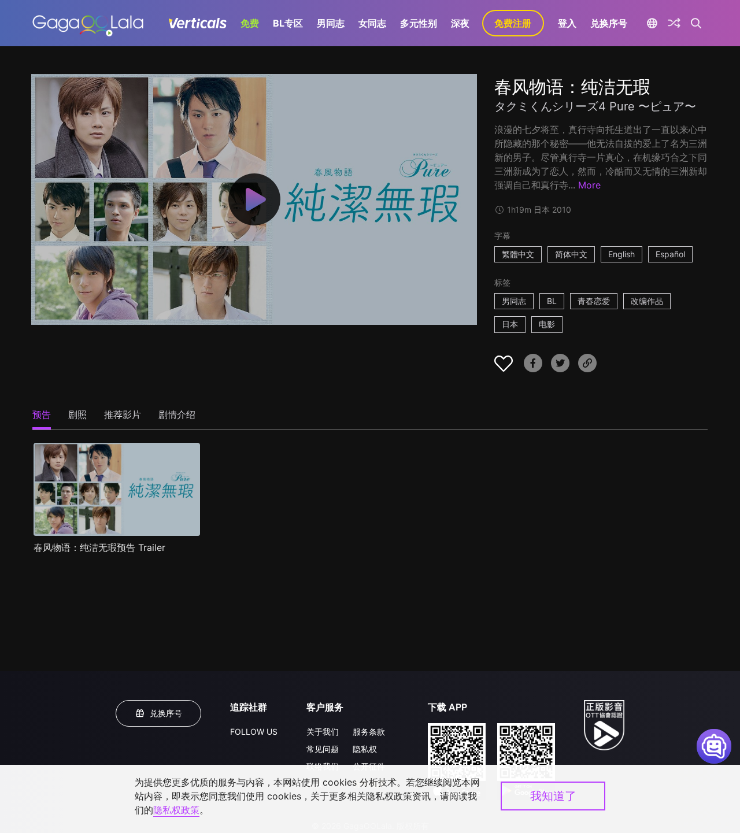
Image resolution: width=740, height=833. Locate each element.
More (589, 185)
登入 (567, 23)
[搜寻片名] (696, 23)
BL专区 (288, 23)
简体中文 (571, 254)
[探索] (674, 23)
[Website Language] (652, 23)
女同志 (372, 23)
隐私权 (365, 749)
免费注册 (512, 23)
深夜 (460, 23)
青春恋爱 (594, 301)
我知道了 (553, 796)
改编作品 (647, 301)
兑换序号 (608, 23)
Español (670, 254)
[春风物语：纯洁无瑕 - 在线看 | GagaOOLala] (87, 23)
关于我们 (322, 731)
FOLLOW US (254, 731)
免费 (249, 23)
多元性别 (418, 23)
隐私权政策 (176, 810)
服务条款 (369, 731)
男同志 (331, 23)
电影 (547, 324)
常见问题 (322, 749)
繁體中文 (518, 254)
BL (552, 301)
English (621, 254)
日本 (510, 324)
